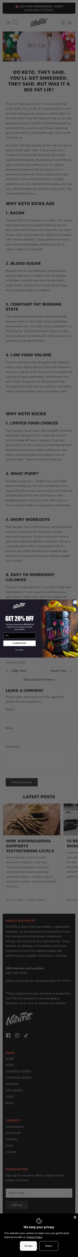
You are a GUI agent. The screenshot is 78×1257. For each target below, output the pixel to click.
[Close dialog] (75, 602)
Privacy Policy (34, 1237)
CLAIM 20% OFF (19, 643)
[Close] (74, 1217)
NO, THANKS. (19, 650)
